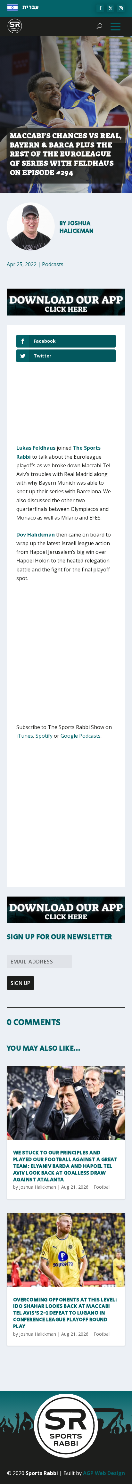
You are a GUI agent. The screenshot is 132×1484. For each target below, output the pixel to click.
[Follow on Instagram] (121, 8)
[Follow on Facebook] (100, 8)
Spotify (44, 735)
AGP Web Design (104, 1473)
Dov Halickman (35, 534)
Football (102, 1187)
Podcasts (52, 264)
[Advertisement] (66, 657)
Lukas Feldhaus (35, 447)
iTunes (24, 735)
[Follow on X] (110, 8)
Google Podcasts (81, 735)
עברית (30, 7)
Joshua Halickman (77, 227)
